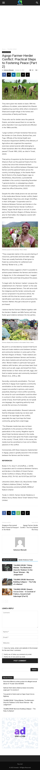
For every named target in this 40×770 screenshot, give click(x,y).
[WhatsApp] (18, 75)
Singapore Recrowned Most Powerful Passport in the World (10, 527)
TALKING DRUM (12, 49)
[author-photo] (20, 547)
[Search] (37, 2)
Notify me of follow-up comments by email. (18, 654)
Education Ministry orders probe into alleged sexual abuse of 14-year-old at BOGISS (20, 682)
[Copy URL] (28, 75)
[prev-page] (3, 601)
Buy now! (20, 764)
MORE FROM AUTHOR (26, 560)
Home (4, 49)
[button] (3, 2)
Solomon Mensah (9, 70)
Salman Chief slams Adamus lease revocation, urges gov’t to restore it (18, 689)
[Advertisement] (20, 27)
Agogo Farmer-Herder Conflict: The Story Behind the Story (29, 527)
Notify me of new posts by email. (14, 657)
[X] (9, 75)
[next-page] (6, 601)
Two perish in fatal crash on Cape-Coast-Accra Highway (18, 695)
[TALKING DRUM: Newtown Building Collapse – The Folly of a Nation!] (7, 581)
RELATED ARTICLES (9, 560)
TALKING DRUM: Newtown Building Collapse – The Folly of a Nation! (24, 582)
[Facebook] (4, 75)
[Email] (23, 75)
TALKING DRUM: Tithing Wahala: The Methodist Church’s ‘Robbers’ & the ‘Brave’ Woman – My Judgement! (23, 570)
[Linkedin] (13, 75)
